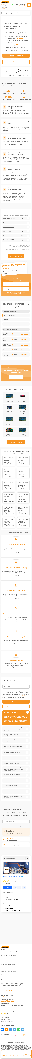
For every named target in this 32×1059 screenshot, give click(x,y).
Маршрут (8, 887)
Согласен (27, 1054)
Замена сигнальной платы (8, 227)
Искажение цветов (6, 339)
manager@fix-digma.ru (7, 1001)
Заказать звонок (16, 377)
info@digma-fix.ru (6, 997)
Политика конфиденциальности (16, 1042)
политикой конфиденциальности (18, 293)
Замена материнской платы (9, 218)
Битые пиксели (6, 349)
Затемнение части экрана (6, 354)
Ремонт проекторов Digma (8, 971)
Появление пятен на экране (7, 345)
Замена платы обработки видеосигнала (8, 240)
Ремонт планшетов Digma (8, 968)
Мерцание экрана (5, 334)
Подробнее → (24, 334)
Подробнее (16, 552)
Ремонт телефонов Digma (8, 975)
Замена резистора (7, 231)
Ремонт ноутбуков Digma (8, 964)
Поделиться (2, 1029)
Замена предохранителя (8, 235)
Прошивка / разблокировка (9, 222)
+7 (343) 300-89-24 (19, 4)
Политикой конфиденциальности (19, 826)
